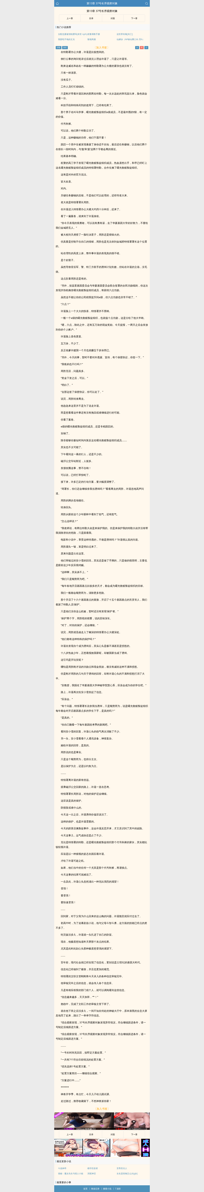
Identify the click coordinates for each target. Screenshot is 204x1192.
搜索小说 (107, 1188)
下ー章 (134, 18)
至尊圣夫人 (122, 1168)
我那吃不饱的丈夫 (66, 39)
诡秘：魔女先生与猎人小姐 (70, 1173)
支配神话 (91, 1173)
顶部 (118, 1188)
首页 (85, 1188)
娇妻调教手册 (93, 34)
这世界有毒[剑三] (125, 34)
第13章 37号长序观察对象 (102, 3)
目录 (91, 18)
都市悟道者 (92, 1168)
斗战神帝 (62, 1168)
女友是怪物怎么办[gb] (127, 1173)
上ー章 (70, 18)
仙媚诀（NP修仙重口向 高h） (130, 39)
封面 (113, 18)
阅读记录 (95, 1188)
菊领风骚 (91, 39)
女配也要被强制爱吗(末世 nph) (72, 34)
